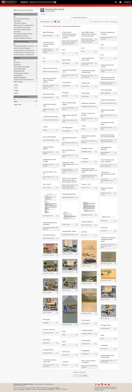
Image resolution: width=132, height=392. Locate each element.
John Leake (17, 62)
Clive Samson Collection (20, 23)
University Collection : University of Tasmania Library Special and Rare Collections (35, 50)
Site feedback (50, 389)
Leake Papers (17, 21)
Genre (16, 93)
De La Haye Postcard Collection (22, 27)
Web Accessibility (41, 389)
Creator (17, 58)
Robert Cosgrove (18, 82)
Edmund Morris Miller (19, 69)
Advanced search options (79, 17)
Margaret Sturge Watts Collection (23, 38)
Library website (39, 384)
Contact (15, 389)
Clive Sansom (17, 64)
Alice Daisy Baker (18, 75)
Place (16, 87)
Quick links (120, 2)
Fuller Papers (17, 31)
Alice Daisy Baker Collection (21, 36)
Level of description (21, 96)
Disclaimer (28, 389)
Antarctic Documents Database (22, 48)
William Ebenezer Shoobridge (21, 67)
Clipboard (116, 2)
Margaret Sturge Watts (20, 77)
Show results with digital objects (72, 26)
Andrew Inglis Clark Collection (22, 19)
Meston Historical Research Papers (23, 34)
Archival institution (21, 41)
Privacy (34, 389)
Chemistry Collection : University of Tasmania (26, 54)
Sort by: (92, 21)
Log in (126, 2)
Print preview (45, 21)
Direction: (107, 21)
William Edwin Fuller (19, 71)
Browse (24, 2)
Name (16, 85)
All (14, 16)
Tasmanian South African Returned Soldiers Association (28, 79)
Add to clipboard (57, 36)
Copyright (21, 389)
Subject (16, 90)
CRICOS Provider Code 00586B (51, 388)
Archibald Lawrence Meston (21, 73)
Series (15, 101)
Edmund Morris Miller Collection (22, 29)
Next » (85, 375)
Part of (16, 14)
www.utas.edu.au (49, 384)
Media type (17, 104)
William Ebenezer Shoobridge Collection (24, 25)
